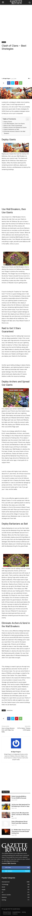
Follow (27, 871)
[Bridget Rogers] (16, 743)
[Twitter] (12, 83)
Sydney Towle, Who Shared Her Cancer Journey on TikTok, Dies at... (20, 814)
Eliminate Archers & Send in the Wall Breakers (14, 132)
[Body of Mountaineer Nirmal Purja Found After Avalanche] (6, 824)
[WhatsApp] (20, 83)
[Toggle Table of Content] (27, 119)
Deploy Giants (8, 121)
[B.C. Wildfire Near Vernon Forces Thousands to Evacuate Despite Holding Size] (6, 832)
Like (28, 867)
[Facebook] (8, 83)
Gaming (3, 42)
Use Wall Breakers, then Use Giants (14, 123)
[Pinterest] (16, 83)
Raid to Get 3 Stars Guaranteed (13, 125)
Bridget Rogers (6, 78)
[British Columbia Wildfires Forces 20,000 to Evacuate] (6, 798)
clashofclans (10, 710)
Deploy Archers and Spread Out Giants (15, 127)
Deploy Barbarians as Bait (11, 129)
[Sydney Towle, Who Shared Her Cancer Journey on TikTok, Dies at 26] (6, 815)
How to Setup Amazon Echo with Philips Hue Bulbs (8, 730)
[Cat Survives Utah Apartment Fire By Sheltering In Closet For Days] (6, 807)
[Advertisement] (16, 22)
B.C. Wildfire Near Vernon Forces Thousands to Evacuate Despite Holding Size (21, 831)
